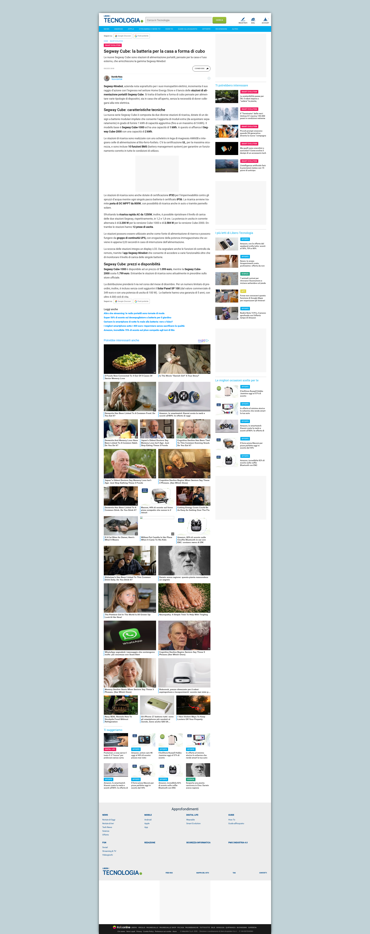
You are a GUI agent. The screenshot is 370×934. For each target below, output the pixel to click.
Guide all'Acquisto (236, 823)
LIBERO (134, 927)
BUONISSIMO (242, 927)
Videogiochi (107, 855)
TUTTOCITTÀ (205, 927)
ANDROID (118, 29)
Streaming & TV (109, 851)
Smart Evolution (193, 823)
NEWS (106, 29)
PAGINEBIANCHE (191, 927)
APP (243, 291)
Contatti (263, 873)
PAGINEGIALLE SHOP (167, 927)
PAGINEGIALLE (152, 927)
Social (105, 847)
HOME (106, 41)
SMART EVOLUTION (116, 41)
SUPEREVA (252, 927)
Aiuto (175, 931)
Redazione (149, 842)
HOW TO (169, 29)
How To (231, 819)
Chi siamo (121, 931)
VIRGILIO (141, 927)
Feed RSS (169, 873)
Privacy (139, 931)
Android (147, 819)
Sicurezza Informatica (198, 842)
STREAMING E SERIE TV (149, 29)
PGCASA (180, 927)
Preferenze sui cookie (163, 931)
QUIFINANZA (231, 927)
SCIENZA (190, 779)
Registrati (243, 23)
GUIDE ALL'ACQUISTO (187, 29)
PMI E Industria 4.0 (238, 842)
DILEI (213, 927)
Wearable (190, 819)
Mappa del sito (202, 873)
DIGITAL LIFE (110, 749)
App (146, 827)
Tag (234, 873)
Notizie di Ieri (108, 823)
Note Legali (130, 931)
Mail (253, 23)
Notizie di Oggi (108, 819)
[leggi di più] (209, 78)
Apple (146, 823)
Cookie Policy (148, 931)
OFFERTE (206, 29)
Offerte (105, 835)
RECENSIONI (221, 29)
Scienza (105, 831)
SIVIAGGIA (220, 927)
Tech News (107, 827)
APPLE (131, 29)
